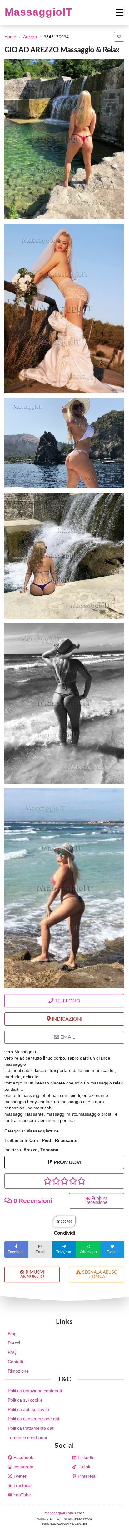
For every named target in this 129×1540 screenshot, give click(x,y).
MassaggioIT (38, 12)
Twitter (19, 1476)
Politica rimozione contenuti (35, 1390)
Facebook (22, 1457)
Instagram (22, 1466)
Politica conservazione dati (34, 1418)
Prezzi (14, 1342)
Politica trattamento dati (31, 1428)
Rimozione (18, 1371)
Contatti (15, 1361)
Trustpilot (22, 1485)
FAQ (12, 1352)
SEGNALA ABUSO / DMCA (99, 1274)
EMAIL (67, 1037)
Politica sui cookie (25, 1400)
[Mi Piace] (119, 37)
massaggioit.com (59, 1513)
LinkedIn (86, 1457)
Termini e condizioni (27, 1437)
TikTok (83, 1466)
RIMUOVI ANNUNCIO (32, 1274)
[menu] (98, 12)
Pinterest (86, 1476)
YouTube (21, 1494)
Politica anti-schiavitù (28, 1409)
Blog (12, 1333)
